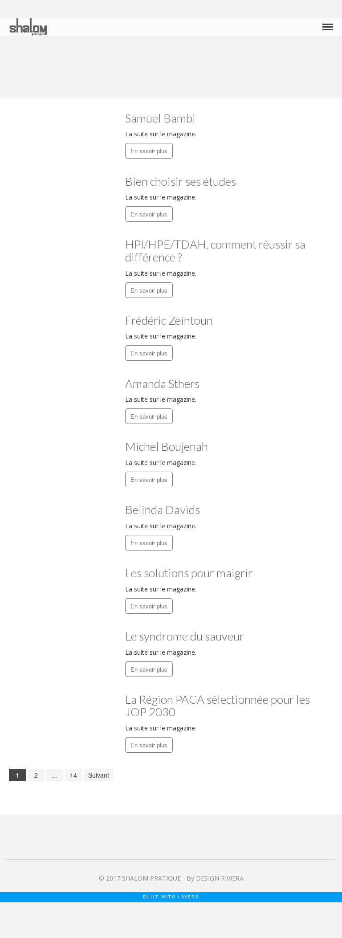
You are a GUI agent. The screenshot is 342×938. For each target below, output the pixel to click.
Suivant (98, 775)
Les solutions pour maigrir (188, 573)
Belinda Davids (162, 509)
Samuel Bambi (160, 118)
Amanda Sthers (162, 383)
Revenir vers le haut (326, 908)
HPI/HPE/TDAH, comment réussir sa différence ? (215, 250)
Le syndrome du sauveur (184, 636)
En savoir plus (148, 151)
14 (73, 775)
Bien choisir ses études (180, 181)
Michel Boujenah (166, 446)
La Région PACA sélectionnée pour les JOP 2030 (217, 705)
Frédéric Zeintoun (169, 320)
